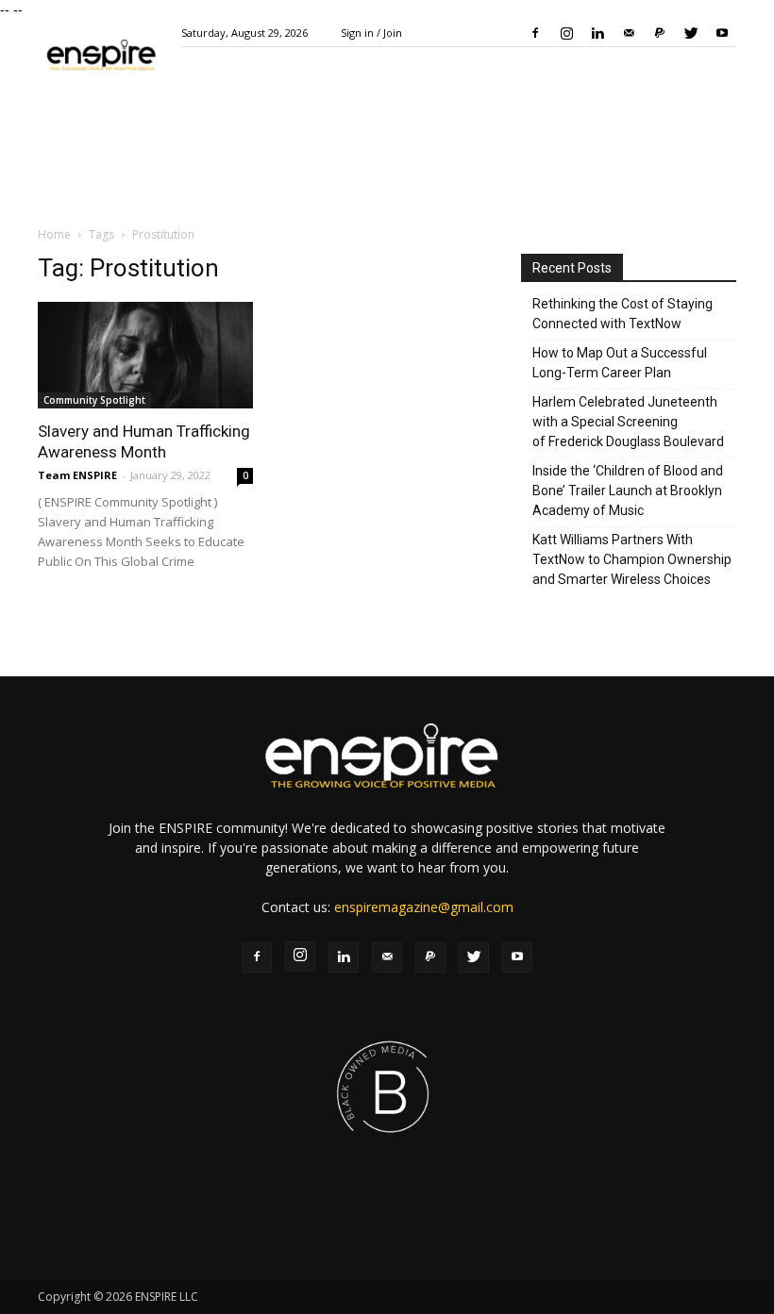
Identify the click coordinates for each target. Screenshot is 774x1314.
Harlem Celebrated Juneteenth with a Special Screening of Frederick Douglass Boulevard (628, 421)
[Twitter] (691, 33)
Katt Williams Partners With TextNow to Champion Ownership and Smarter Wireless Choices (632, 559)
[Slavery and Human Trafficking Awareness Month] (145, 355)
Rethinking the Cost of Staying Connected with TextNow (622, 313)
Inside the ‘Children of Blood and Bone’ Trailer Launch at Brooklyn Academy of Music (627, 490)
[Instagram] (566, 33)
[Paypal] (660, 33)
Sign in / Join (371, 32)
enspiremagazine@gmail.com (423, 907)
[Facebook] (535, 33)
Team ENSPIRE (77, 475)
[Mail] (628, 33)
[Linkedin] (597, 33)
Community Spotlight (94, 400)
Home (54, 234)
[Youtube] (722, 33)
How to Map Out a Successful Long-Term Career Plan (619, 362)
